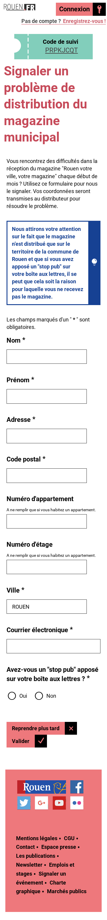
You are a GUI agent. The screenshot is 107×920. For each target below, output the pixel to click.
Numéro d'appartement (40, 499)
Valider (20, 741)
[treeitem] (43, 787)
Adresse (21, 419)
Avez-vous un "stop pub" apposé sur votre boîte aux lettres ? (52, 674)
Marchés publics (66, 891)
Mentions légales (36, 838)
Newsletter (29, 865)
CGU (69, 838)
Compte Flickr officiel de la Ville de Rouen (77, 803)
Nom (16, 340)
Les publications (35, 856)
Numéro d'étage (30, 544)
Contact (25, 847)
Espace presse (58, 847)
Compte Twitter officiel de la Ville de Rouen (24, 803)
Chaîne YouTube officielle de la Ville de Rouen (59, 803)
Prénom (20, 380)
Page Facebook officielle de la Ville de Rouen (77, 787)
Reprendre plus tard (35, 728)
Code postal (26, 459)
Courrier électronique (40, 630)
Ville (16, 590)
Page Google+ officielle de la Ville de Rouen (41, 803)
